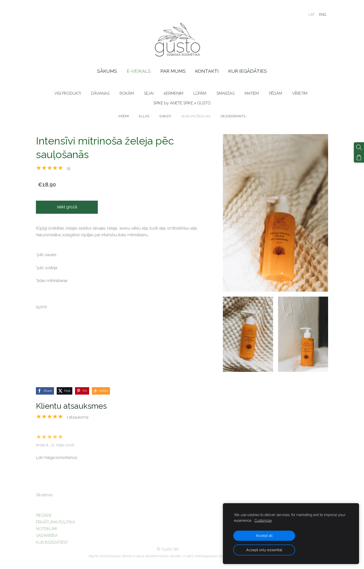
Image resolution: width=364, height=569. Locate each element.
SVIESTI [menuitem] (165, 116)
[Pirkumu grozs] (359, 157)
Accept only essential (264, 550)
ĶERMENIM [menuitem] (173, 93)
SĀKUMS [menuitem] (107, 71)
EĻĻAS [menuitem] (144, 116)
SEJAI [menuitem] (149, 93)
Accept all (264, 535)
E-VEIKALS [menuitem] (139, 71)
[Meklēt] (359, 147)
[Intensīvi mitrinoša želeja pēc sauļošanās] (248, 334)
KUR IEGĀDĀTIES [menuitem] (247, 71)
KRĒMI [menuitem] (124, 116)
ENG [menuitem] (322, 15)
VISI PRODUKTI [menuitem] (67, 93)
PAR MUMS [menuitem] (173, 71)
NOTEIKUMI (46, 528)
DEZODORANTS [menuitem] (233, 116)
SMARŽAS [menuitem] (225, 93)
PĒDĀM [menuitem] (275, 93)
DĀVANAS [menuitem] (100, 93)
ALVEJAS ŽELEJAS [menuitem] (195, 116)
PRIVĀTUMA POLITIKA (55, 522)
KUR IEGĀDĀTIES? (52, 542)
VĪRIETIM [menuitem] (299, 93)
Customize (263, 520)
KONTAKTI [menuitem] (207, 71)
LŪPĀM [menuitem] (199, 93)
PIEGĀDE (44, 515)
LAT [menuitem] (312, 15)
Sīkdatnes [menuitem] (44, 495)
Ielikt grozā (67, 207)
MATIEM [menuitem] (252, 93)
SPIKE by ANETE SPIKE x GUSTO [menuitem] (182, 103)
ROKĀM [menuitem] (127, 93)
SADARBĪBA (47, 535)
